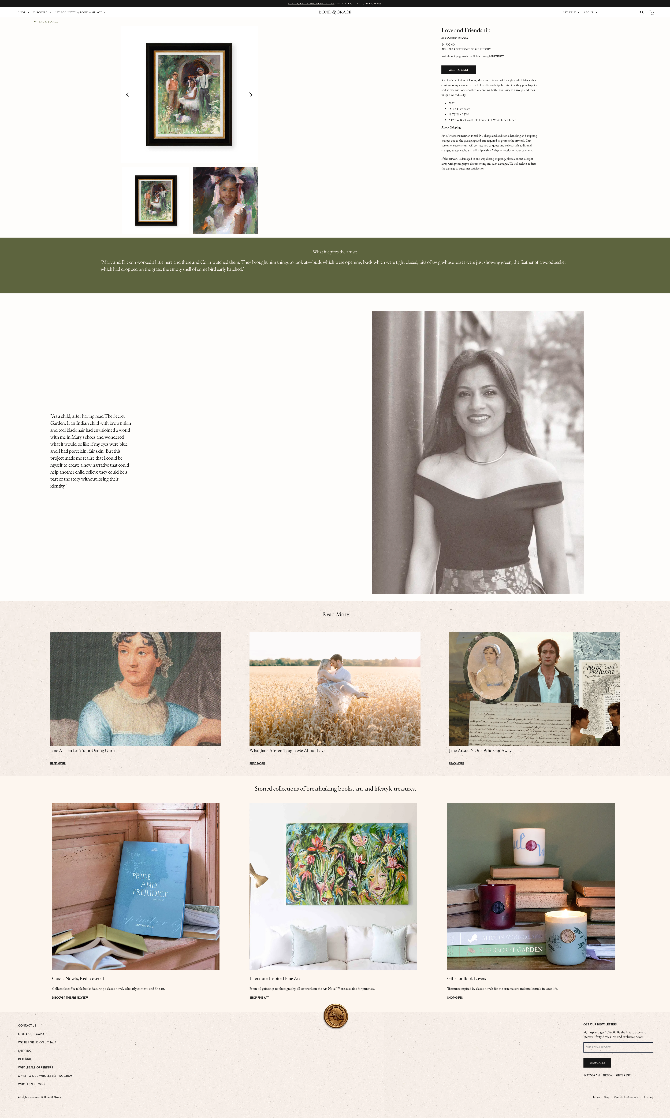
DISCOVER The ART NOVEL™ (70, 997)
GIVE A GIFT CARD (31, 1034)
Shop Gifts (455, 997)
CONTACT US (27, 1025)
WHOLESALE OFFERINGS (35, 1067)
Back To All (48, 21)
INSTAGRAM (591, 1075)
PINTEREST (623, 1075)
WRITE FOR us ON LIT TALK (37, 1042)
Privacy (648, 1097)
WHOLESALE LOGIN (32, 1084)
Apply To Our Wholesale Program (45, 1076)
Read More (58, 763)
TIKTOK (608, 1075)
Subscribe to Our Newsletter (311, 3)
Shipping (25, 1050)
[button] (572, 12)
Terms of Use (601, 1097)
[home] (335, 12)
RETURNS (24, 1059)
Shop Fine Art (259, 997)
